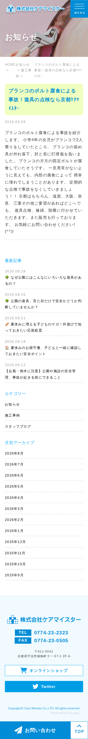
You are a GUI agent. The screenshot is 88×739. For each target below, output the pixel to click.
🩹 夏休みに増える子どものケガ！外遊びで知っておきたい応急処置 (43, 327)
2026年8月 (14, 453)
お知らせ (12, 404)
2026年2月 (14, 520)
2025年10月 (15, 564)
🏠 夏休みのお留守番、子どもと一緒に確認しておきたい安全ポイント (43, 351)
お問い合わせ (40, 730)
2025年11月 (15, 553)
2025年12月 (15, 542)
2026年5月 (14, 486)
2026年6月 (14, 475)
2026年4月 (14, 498)
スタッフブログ (18, 426)
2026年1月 (14, 531)
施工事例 (12, 415)
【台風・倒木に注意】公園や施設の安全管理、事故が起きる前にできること (40, 374)
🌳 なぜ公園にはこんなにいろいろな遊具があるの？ (43, 280)
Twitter (48, 687)
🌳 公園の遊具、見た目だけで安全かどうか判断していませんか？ (43, 304)
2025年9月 (14, 575)
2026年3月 (14, 509)
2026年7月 (14, 464)
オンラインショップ (49, 670)
